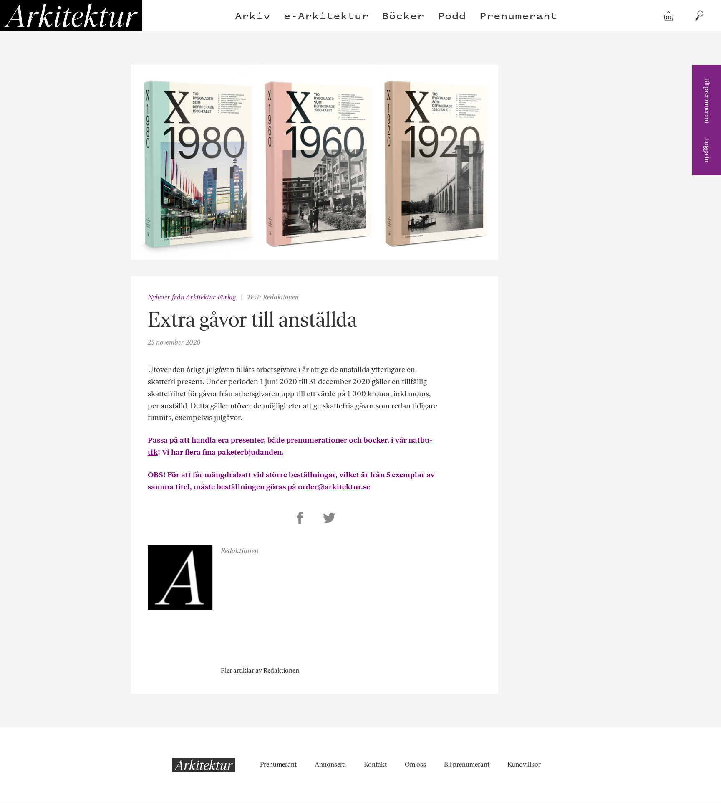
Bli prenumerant (707, 101)
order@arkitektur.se (334, 486)
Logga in (707, 150)
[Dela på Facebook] (300, 519)
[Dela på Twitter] (329, 519)
